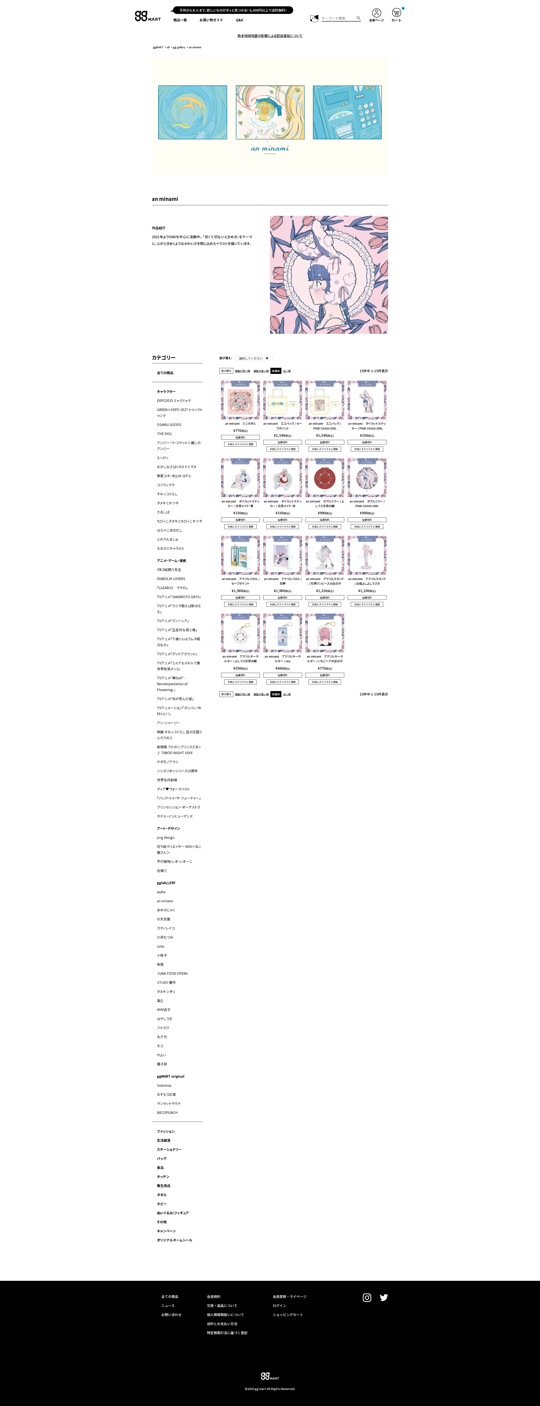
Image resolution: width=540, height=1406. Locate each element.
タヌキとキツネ (167, 502)
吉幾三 (162, 870)
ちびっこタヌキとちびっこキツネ (179, 521)
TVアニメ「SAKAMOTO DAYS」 (179, 596)
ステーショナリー (169, 1149)
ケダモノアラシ (167, 761)
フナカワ (163, 1027)
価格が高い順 (261, 371)
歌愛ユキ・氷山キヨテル (174, 475)
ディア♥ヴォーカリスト (173, 788)
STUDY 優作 (166, 982)
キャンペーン (166, 1230)
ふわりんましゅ (167, 539)
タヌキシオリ (166, 991)
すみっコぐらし (167, 493)
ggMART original (170, 1076)
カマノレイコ (166, 928)
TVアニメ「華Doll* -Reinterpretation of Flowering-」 (172, 683)
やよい (161, 1054)
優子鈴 (162, 1063)
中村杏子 (163, 1009)
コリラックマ (165, 484)
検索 (359, 18)
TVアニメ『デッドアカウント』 (177, 653)
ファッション (166, 1131)
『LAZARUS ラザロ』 (172, 587)
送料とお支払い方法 (222, 1323)
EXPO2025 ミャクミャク (174, 400)
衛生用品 (163, 1185)
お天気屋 (163, 918)
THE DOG (164, 433)
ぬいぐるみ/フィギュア (173, 1212)
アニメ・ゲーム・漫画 (171, 560)
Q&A (239, 19)
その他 (162, 1221)
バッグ (161, 1158)
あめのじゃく (166, 909)
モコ (160, 1045)
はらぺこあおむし (169, 530)
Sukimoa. (164, 1085)
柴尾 (160, 964)
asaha (161, 891)
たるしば (163, 511)
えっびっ (163, 457)
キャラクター (166, 391)
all (168, 47)
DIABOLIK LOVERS (171, 578)
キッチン (163, 1176)
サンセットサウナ (169, 1103)
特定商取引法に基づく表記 (227, 1332)
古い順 (287, 371)
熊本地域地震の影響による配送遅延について (270, 35)
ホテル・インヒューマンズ (175, 816)
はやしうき (164, 1018)
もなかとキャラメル (170, 548)
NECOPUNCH (167, 1112)
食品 (160, 1167)
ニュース (168, 1305)
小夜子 (162, 955)
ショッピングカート (288, 1314)
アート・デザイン (168, 828)
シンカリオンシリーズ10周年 (177, 770)
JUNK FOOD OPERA (172, 973)
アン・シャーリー (168, 722)
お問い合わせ (171, 1314)
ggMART (158, 47)
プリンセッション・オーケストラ (178, 807)
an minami (165, 900)
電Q (160, 1000)
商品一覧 (180, 19)
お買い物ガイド (211, 19)
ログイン (279, 1305)
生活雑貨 (163, 1140)
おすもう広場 (166, 1094)
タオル (162, 1194)
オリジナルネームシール (174, 1239)
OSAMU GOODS (169, 424)
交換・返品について (222, 1305)
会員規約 (213, 1296)
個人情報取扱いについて (225, 1314)
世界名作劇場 (167, 779)
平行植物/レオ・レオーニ (174, 861)
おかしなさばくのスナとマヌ (176, 466)
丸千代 (162, 1036)
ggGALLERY (166, 882)
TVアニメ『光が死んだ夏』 (175, 698)
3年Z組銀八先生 (169, 569)
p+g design (165, 837)
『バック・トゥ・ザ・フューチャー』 (179, 797)
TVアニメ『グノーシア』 (173, 620)
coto (160, 946)
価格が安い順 (242, 371)
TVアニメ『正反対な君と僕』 (177, 629)
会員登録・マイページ (289, 1296)
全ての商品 (165, 372)
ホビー (162, 1203)
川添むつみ (165, 937)
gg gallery (179, 47)
